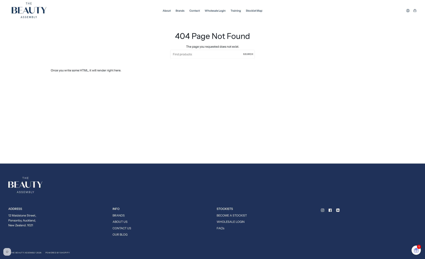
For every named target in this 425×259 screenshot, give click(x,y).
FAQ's (220, 228)
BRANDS (119, 215)
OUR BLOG (120, 234)
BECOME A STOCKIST (232, 215)
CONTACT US (122, 228)
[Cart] (414, 10)
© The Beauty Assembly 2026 (25, 253)
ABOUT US (120, 221)
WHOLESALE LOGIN (231, 221)
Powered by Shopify (57, 253)
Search (248, 54)
